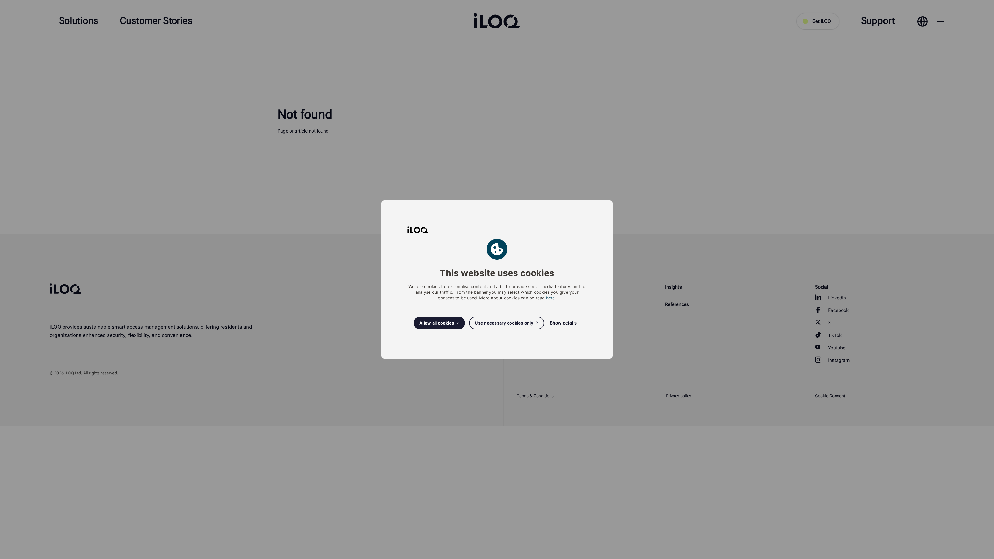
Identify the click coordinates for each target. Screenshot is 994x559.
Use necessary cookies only (504, 323)
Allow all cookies (436, 323)
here (550, 297)
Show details (563, 323)
